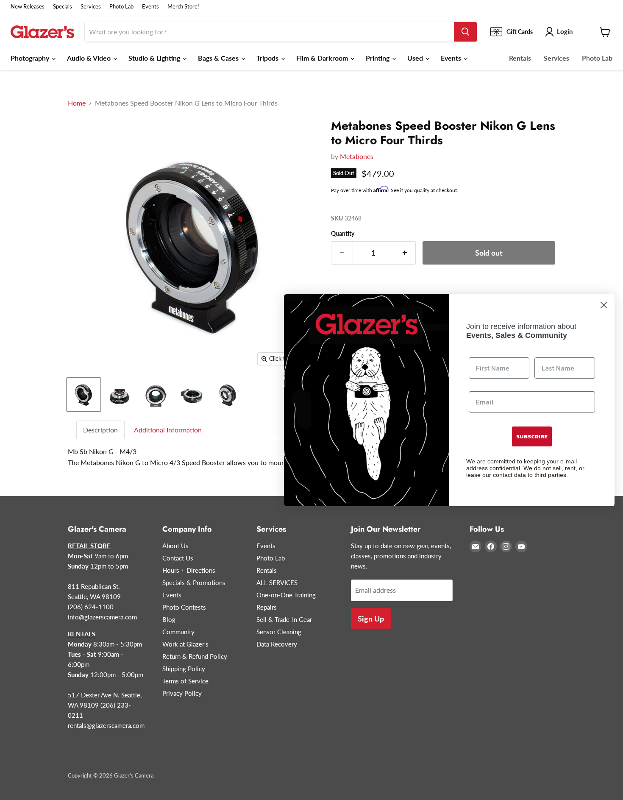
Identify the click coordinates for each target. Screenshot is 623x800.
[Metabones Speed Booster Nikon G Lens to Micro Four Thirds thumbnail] (83, 394)
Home (77, 103)
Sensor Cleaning (278, 632)
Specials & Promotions (193, 582)
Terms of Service (185, 681)
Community (178, 632)
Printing (378, 58)
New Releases (27, 6)
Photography (31, 58)
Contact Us (177, 558)
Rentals (520, 58)
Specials (62, 6)
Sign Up (371, 618)
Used (416, 58)
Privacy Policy (182, 693)
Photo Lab (121, 6)
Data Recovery (276, 644)
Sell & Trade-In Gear (284, 619)
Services (91, 6)
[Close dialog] (603, 305)
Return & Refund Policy (194, 656)
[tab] (100, 430)
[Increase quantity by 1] (405, 253)
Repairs (266, 607)
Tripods (268, 58)
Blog (168, 619)
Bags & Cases (219, 58)
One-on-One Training (286, 595)
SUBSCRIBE (532, 436)
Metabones (356, 156)
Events (150, 6)
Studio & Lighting (155, 58)
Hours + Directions (188, 570)
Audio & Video (89, 58)
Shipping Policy (183, 668)
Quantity (342, 233)
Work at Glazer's (185, 644)
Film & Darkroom (323, 58)
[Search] (465, 32)
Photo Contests (184, 607)
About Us (175, 545)
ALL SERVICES (277, 582)
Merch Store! (183, 6)
